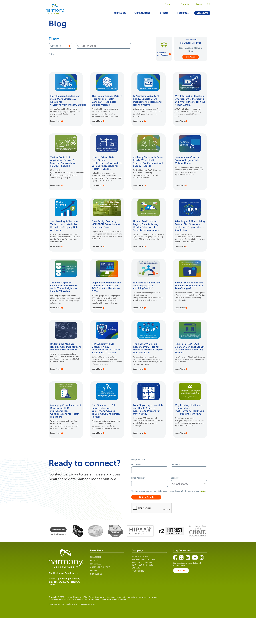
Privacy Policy (54, 604)
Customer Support (100, 567)
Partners (163, 12)
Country (175, 478)
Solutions (95, 557)
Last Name (176, 464)
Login (199, 4)
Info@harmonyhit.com (143, 559)
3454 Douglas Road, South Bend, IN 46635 (142, 563)
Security (185, 4)
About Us (169, 4)
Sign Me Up (191, 57)
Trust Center (138, 571)
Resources (183, 12)
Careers (136, 568)
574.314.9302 (143, 556)
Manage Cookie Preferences (82, 604)
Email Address (138, 478)
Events (93, 570)
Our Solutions (142, 12)
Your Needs (120, 12)
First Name (136, 464)
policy (202, 491)
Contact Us (202, 13)
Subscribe (181, 570)
